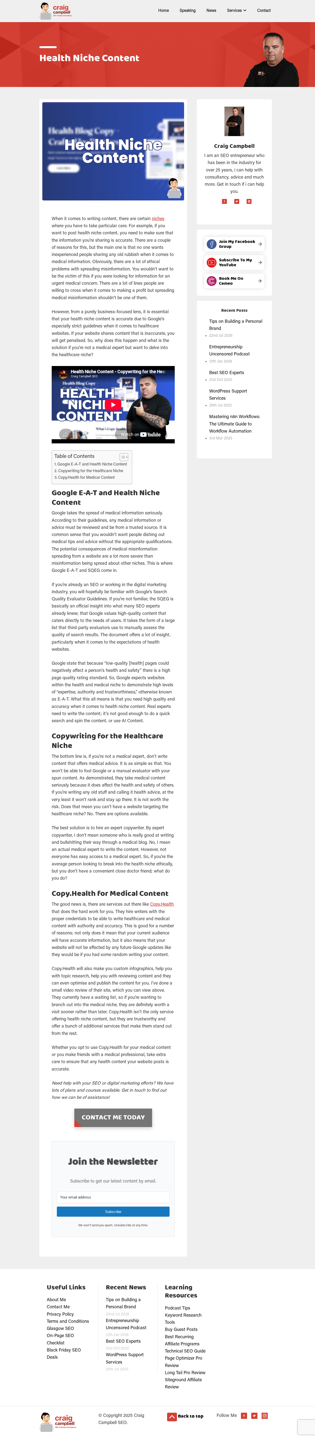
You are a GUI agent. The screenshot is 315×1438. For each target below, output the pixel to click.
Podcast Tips (177, 1308)
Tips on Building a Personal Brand (235, 325)
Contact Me (58, 1307)
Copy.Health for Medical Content (86, 478)
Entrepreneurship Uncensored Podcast (229, 351)
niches (158, 219)
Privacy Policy (60, 1314)
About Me (56, 1300)
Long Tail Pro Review (185, 1373)
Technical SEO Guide (185, 1351)
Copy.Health (162, 904)
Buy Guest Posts (181, 1330)
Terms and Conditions (68, 1322)
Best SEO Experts (226, 373)
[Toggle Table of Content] (121, 457)
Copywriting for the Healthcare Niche (90, 471)
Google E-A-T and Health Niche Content (92, 464)
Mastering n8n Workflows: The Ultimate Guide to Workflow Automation (234, 424)
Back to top (190, 1416)
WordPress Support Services (228, 395)
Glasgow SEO (60, 1329)
